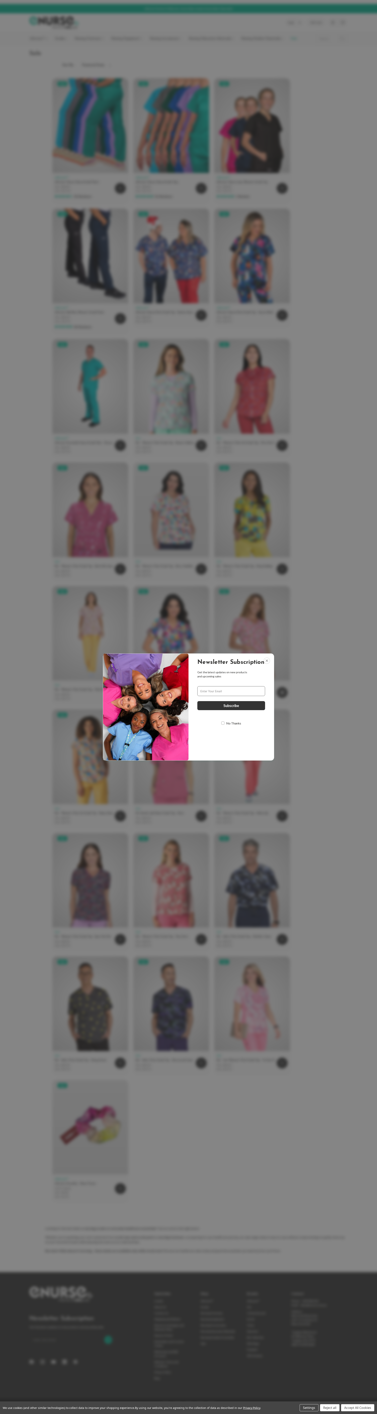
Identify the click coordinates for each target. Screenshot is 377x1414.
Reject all (329, 1408)
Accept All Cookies (357, 1408)
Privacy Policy (251, 1408)
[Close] (267, 661)
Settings (309, 1408)
